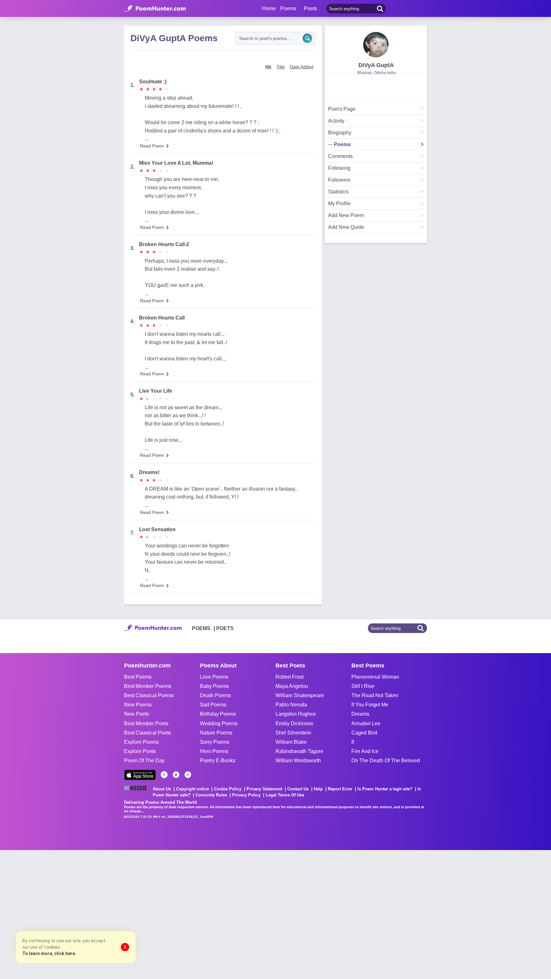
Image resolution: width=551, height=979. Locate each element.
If (352, 742)
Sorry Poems (214, 742)
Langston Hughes (296, 714)
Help (318, 789)
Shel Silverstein (293, 732)
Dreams (360, 714)
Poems (342, 144)
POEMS (201, 628)
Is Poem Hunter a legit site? (384, 789)
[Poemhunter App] (140, 775)
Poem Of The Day (144, 760)
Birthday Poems (218, 714)
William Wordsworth (298, 760)
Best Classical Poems (149, 695)
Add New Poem (346, 215)
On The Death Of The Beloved (385, 760)
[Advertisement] (95, 914)
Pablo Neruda (291, 704)
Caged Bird (364, 732)
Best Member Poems (147, 686)
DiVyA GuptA (376, 65)
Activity (336, 121)
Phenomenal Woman (375, 677)
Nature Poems (216, 732)
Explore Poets (140, 751)
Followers (339, 180)
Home (269, 8)
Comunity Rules (211, 795)
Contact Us (298, 789)
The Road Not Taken (374, 695)
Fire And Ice (364, 751)
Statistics (338, 191)
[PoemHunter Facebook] (164, 774)
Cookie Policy (227, 789)
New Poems (138, 704)
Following (339, 168)
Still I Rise (362, 686)
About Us (162, 789)
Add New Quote (346, 227)
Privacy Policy (246, 795)
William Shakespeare (300, 695)
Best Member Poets (146, 723)
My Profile (339, 203)
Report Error (340, 789)
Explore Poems (141, 742)
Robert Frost (290, 677)
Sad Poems (213, 704)
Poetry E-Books (217, 760)
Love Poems (214, 677)
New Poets (136, 714)
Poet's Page (342, 109)
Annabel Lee (365, 723)
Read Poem (152, 145)
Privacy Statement (264, 789)
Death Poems (215, 695)
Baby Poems (214, 686)
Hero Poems (214, 751)
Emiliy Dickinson (294, 723)
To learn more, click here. (49, 953)
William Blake (291, 742)
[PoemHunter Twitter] (176, 774)
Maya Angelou (292, 686)
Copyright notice (192, 789)
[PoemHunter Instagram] (187, 774)
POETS (225, 628)
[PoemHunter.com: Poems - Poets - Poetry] (155, 8)
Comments (340, 156)
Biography (339, 132)
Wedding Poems (219, 723)
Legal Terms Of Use (285, 795)
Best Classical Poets (147, 732)
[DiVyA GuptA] (376, 44)
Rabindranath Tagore (299, 751)
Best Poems (137, 677)
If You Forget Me (369, 704)
